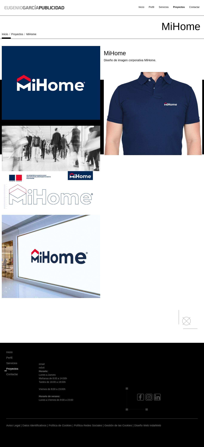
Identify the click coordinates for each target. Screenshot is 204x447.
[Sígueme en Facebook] (140, 397)
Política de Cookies (60, 425)
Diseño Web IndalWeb (147, 425)
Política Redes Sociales (88, 425)
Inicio (141, 7)
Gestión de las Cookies (118, 425)
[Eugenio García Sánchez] (34, 7)
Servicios (164, 7)
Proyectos (179, 7)
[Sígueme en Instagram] (149, 397)
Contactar (194, 7)
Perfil (151, 7)
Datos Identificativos (34, 425)
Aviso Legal (13, 425)
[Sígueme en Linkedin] (157, 397)
